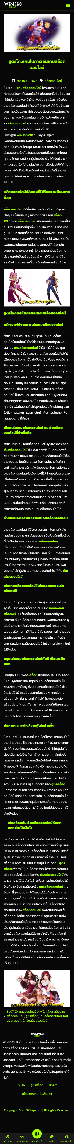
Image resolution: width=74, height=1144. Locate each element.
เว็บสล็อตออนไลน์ (51, 874)
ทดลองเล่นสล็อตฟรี (31, 1011)
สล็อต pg (59, 1011)
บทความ (54, 1085)
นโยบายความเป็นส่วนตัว (37, 1093)
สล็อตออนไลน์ (53, 81)
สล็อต (49, 1011)
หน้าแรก (20, 1085)
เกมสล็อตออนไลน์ (51, 886)
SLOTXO (12, 1011)
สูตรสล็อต (32, 1016)
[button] (68, 5)
